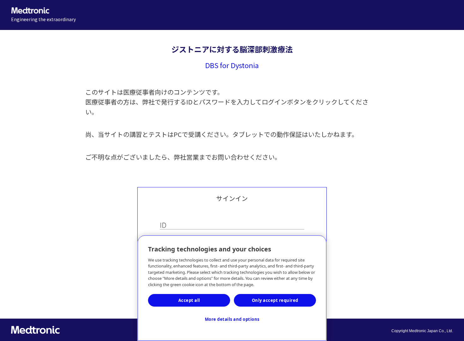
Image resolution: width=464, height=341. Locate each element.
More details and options (232, 319)
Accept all (189, 300)
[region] (232, 288)
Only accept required (275, 300)
